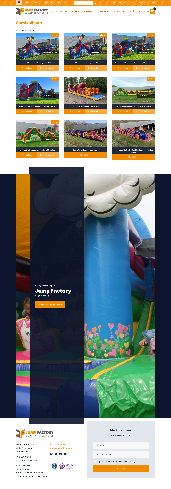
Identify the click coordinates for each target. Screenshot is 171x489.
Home (113, 3)
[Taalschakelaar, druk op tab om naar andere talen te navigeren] (19, 2)
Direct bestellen (49, 68)
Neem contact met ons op (51, 304)
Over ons (122, 3)
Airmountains (118, 11)
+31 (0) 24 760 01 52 (60, 444)
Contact (152, 3)
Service (132, 3)
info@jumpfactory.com (56, 2)
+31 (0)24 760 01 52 (34, 2)
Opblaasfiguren (103, 11)
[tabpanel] (85, 296)
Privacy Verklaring (126, 461)
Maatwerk (130, 11)
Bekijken (28, 68)
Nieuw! (50, 11)
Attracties (88, 11)
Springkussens (61, 11)
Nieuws (142, 3)
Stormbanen (76, 11)
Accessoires (144, 11)
